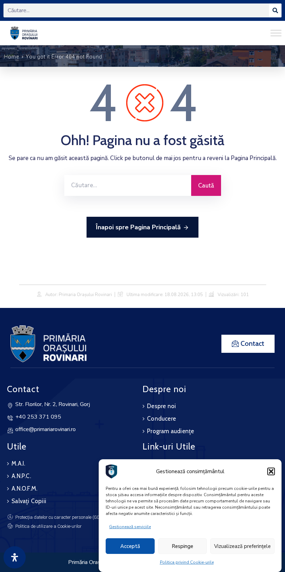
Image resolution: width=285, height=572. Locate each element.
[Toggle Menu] (276, 33)
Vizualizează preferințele (242, 546)
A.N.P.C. (21, 475)
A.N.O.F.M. (24, 488)
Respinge (182, 546)
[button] (271, 471)
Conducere (161, 418)
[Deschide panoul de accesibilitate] (14, 557)
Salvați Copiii (28, 501)
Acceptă (130, 546)
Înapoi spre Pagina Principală (138, 227)
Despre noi (161, 406)
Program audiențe (170, 431)
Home (11, 56)
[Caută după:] (127, 185)
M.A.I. (18, 463)
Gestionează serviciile (130, 527)
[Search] (275, 10)
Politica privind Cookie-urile (187, 562)
